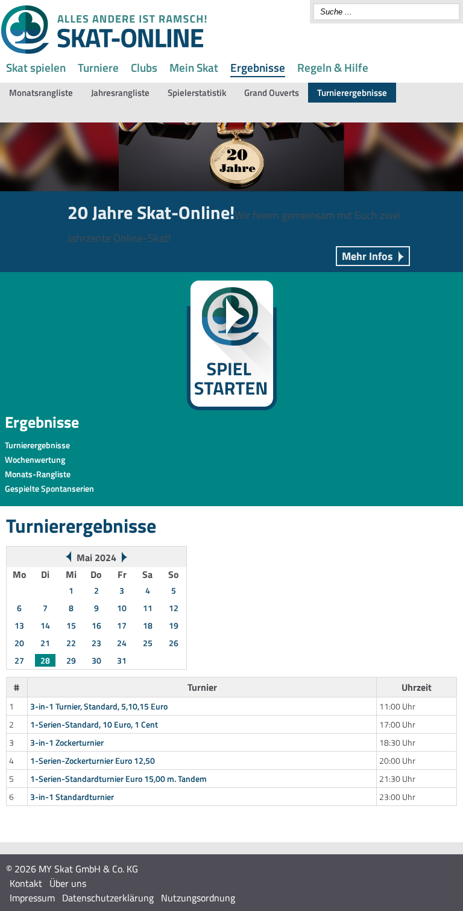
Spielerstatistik (197, 93)
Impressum (32, 897)
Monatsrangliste (41, 93)
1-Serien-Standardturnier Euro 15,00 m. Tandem (118, 778)
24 (122, 642)
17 (122, 625)
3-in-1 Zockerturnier (67, 742)
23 (96, 642)
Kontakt (26, 883)
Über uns (67, 883)
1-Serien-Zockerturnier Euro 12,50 (92, 760)
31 (122, 660)
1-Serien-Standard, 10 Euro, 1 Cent (94, 724)
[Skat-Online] (103, 51)
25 (148, 642)
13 (19, 625)
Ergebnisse (257, 67)
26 (173, 642)
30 (96, 660)
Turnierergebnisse (352, 93)
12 (173, 608)
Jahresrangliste (120, 93)
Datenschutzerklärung (108, 897)
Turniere (98, 67)
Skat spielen (36, 67)
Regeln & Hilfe (332, 67)
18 (148, 625)
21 (45, 642)
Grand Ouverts (271, 93)
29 (71, 660)
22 (71, 642)
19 (173, 625)
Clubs (144, 67)
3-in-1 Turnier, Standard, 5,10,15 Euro (99, 706)
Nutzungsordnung (198, 897)
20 (19, 642)
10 (122, 608)
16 (96, 625)
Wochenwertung (35, 459)
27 (19, 660)
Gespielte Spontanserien (49, 488)
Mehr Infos (367, 256)
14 (45, 625)
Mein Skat (193, 67)
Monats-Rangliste (38, 474)
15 (71, 625)
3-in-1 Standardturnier (72, 796)
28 (45, 660)
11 (148, 608)
